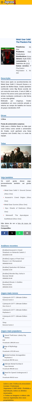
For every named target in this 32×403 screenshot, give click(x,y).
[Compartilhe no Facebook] (4, 233)
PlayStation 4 (21, 70)
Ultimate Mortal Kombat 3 (13, 364)
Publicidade (14, 386)
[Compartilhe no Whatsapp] (19, 233)
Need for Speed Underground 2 (16, 372)
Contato (6, 386)
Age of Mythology (10, 346)
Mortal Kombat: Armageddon (14, 355)
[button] (29, 154)
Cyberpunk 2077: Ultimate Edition (15, 297)
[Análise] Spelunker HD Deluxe (14, 267)
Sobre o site (7, 383)
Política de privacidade (21, 383)
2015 (28, 63)
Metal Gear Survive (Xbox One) (15, 204)
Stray (4, 322)
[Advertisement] (16, 21)
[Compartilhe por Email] (27, 233)
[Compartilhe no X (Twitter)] (12, 233)
